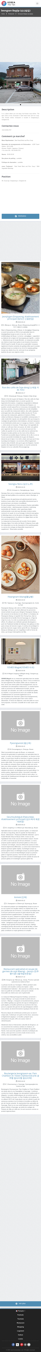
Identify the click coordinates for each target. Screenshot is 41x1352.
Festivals (20, 1315)
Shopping (20, 1327)
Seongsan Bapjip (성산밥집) (25, 14)
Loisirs (20, 1339)
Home (3, 14)
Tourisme (20, 1319)
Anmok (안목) (20, 897)
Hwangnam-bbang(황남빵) (20, 596)
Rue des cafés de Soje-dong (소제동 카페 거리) (20, 388)
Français (21, 1311)
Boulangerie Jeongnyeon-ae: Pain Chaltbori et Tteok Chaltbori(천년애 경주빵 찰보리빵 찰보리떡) (20, 1075)
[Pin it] (21, 1344)
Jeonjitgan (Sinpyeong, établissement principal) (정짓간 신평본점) (20, 317)
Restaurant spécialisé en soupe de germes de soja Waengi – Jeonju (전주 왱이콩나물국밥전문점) (20, 971)
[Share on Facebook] (13, 1344)
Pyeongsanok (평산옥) (20, 743)
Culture (20, 1335)
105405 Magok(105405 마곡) (20, 667)
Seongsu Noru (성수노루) (20, 484)
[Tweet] (17, 1344)
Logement (20, 1331)
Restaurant (11, 14)
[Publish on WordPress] (25, 1344)
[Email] (28, 1344)
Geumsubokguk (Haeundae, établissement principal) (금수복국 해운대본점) (20, 819)
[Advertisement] (20, 39)
